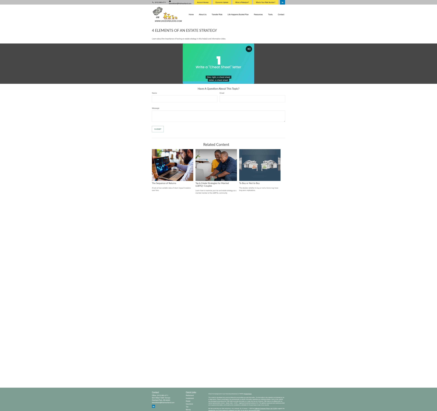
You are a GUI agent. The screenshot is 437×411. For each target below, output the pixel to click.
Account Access (202, 2)
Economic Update (222, 2)
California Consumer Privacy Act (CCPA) (265, 408)
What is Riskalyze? (242, 2)
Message (155, 108)
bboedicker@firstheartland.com (180, 3)
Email (222, 93)
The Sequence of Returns (164, 183)
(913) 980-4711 (160, 2)
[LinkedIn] (282, 2)
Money (188, 409)
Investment (190, 398)
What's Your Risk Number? (265, 2)
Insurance (189, 404)
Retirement (190, 395)
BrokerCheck (248, 394)
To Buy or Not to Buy (249, 183)
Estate (188, 401)
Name (154, 93)
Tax (187, 407)
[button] (191, 14)
